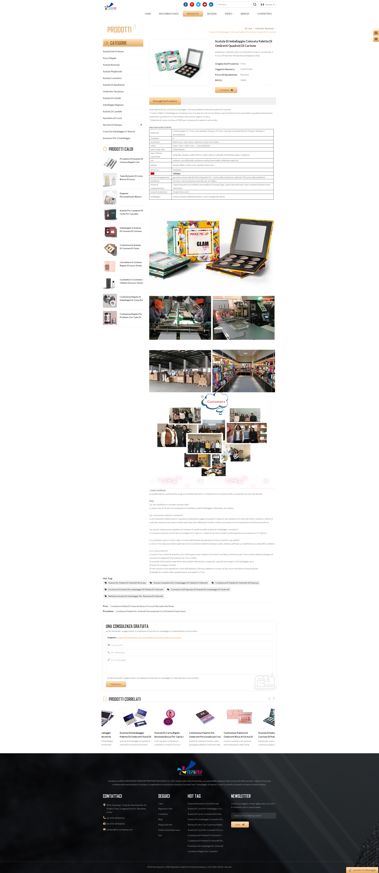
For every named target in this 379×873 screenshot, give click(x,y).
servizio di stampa (112, 124)
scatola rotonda (111, 64)
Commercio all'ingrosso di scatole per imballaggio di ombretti (200, 589)
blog (160, 819)
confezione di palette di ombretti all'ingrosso (237, 583)
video (228, 13)
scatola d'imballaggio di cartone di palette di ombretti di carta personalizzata (220, 735)
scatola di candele (112, 111)
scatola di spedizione (114, 84)
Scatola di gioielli (112, 98)
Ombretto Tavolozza (264, 28)
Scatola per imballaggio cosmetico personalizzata (206, 819)
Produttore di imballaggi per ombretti (205, 846)
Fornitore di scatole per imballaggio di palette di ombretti (135, 589)
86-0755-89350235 (116, 818)
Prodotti (193, 13)
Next (274, 698)
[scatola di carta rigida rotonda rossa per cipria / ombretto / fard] (119, 717)
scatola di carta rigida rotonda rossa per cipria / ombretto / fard (118, 735)
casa (160, 803)
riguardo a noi (169, 13)
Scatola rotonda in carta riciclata (203, 803)
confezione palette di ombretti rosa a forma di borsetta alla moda (142, 606)
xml (160, 835)
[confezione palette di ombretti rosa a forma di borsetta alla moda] (188, 717)
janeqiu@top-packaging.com (120, 829)
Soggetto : (144, 637)
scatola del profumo (113, 51)
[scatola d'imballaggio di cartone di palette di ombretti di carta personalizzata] (223, 717)
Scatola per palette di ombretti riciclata (127, 583)
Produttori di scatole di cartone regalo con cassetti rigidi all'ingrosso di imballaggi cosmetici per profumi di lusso (131, 161)
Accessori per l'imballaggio (116, 138)
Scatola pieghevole (112, 71)
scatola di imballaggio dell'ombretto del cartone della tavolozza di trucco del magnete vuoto (256, 735)
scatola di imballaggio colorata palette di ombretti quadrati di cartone (149, 637)
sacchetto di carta (112, 118)
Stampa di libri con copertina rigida (205, 824)
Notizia (212, 13)
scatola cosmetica (112, 78)
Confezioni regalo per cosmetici (203, 851)
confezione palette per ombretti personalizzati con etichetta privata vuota (151, 611)
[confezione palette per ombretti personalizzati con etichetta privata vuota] (154, 717)
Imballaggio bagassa (113, 104)
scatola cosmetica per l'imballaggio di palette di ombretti (181, 583)
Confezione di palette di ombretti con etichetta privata (206, 835)
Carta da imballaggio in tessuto (119, 131)
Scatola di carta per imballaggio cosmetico (206, 808)
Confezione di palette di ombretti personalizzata (206, 840)
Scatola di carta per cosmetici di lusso (206, 830)
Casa (148, 13)
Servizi (245, 13)
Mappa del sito (165, 824)
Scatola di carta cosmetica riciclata (204, 814)
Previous (269, 698)
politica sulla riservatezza (169, 830)
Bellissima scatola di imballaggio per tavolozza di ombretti (135, 596)
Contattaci (264, 13)
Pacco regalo (109, 58)
